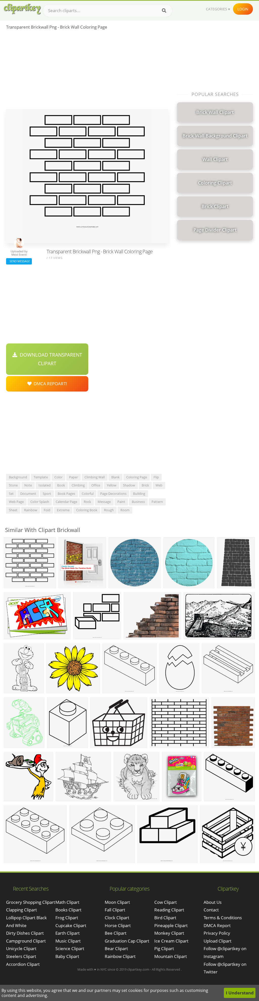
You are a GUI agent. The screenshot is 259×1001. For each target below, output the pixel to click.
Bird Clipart (165, 918)
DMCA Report (217, 925)
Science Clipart (69, 948)
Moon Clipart (117, 902)
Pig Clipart (164, 948)
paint (121, 501)
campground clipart (26, 941)
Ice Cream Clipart (171, 941)
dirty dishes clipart (25, 933)
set (11, 493)
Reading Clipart (169, 910)
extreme (63, 510)
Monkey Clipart (169, 933)
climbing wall (94, 477)
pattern (157, 501)
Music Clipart (68, 941)
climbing (78, 485)
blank (115, 477)
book (61, 485)
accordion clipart (23, 964)
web (159, 485)
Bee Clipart (115, 933)
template (41, 477)
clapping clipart (21, 910)
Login (243, 9)
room (125, 510)
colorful (88, 493)
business (138, 501)
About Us (213, 902)
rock (87, 501)
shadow (129, 485)
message (104, 501)
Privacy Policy (217, 933)
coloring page (136, 477)
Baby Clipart (67, 956)
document (28, 493)
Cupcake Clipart (70, 925)
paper (73, 477)
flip (156, 477)
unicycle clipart (21, 948)
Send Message (19, 261)
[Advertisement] (87, 71)
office (95, 485)
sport (47, 493)
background (18, 477)
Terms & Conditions (223, 918)
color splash (39, 501)
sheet (13, 510)
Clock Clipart (117, 918)
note (28, 485)
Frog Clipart (66, 918)
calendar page (66, 501)
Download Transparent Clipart (49, 359)
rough (109, 510)
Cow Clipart (165, 902)
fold (47, 510)
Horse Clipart (118, 925)
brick (145, 485)
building (139, 493)
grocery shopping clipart (30, 902)
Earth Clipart (67, 933)
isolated (44, 485)
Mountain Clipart (170, 956)
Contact (211, 910)
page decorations (113, 493)
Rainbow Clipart (120, 956)
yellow (111, 485)
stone (13, 485)
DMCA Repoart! (49, 383)
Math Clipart (67, 902)
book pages (66, 493)
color (58, 477)
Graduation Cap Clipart (127, 941)
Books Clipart (68, 910)
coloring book (86, 510)
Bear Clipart (116, 948)
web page (16, 501)
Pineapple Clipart (171, 925)
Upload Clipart (217, 941)
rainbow (30, 510)
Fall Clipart (115, 910)
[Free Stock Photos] (22, 9)
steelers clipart (21, 956)
